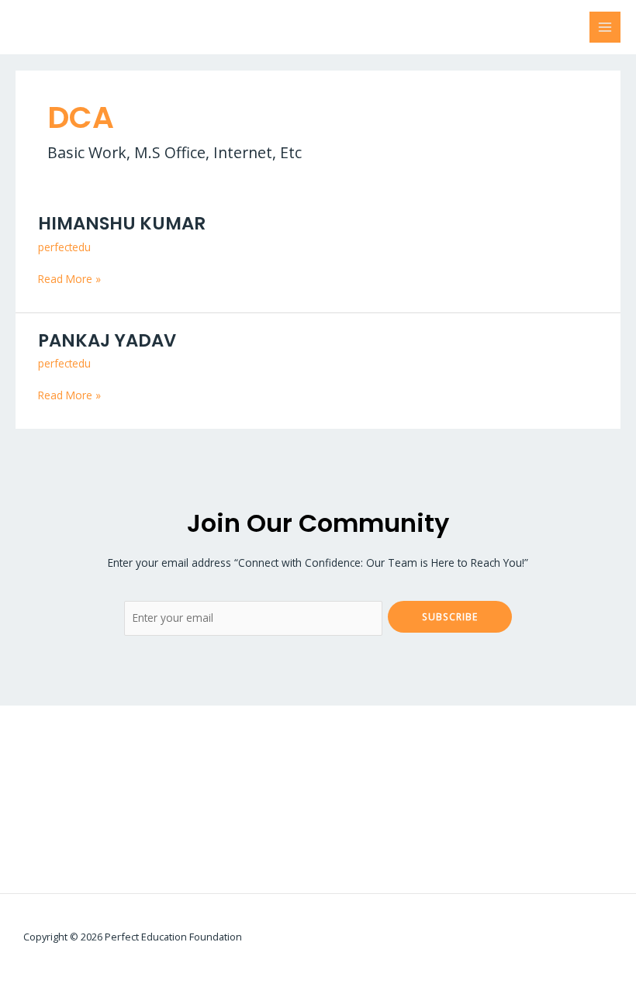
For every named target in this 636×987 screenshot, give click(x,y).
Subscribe (450, 616)
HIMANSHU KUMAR (122, 223)
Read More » (69, 278)
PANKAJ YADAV (107, 340)
